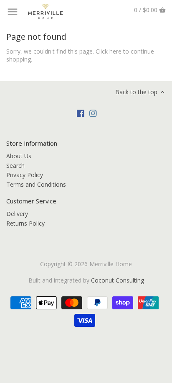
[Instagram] (93, 112)
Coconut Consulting (117, 280)
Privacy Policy (24, 175)
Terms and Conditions (36, 184)
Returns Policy (25, 223)
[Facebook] (80, 112)
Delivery (17, 214)
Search (15, 166)
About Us (18, 156)
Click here (108, 51)
